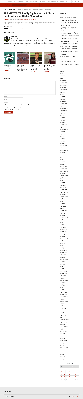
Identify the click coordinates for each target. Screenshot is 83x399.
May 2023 (63, 140)
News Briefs (63, 333)
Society (26, 19)
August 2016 (64, 282)
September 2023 (64, 133)
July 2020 (63, 199)
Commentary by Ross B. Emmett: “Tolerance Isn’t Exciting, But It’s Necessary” (68, 58)
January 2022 (64, 168)
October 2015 (64, 299)
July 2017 (63, 263)
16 (78, 374)
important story (25, 23)
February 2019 (64, 229)
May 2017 (63, 266)
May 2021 (63, 182)
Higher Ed (63, 328)
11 (64, 374)
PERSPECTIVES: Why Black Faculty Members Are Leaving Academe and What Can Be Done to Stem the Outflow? (70, 19)
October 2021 (64, 173)
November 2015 (64, 298)
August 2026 (64, 71)
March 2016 (63, 291)
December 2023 (64, 127)
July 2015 (63, 305)
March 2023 (63, 143)
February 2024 (64, 124)
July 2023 (63, 136)
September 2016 (64, 280)
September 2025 (64, 91)
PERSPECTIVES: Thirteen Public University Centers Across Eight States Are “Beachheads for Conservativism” (22, 69)
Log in (62, 354)
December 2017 (64, 254)
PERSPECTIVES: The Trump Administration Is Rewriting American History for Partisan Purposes (70, 43)
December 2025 (64, 85)
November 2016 (64, 277)
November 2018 (64, 234)
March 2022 (63, 164)
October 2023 (64, 131)
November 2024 (64, 108)
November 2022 (64, 150)
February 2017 (64, 271)
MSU (62, 329)
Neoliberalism (64, 331)
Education (63, 321)
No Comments (32, 19)
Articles (62, 312)
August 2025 (64, 92)
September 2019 (64, 217)
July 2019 (63, 220)
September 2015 (64, 301)
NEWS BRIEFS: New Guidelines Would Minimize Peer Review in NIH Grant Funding (69, 29)
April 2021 (63, 184)
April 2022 (63, 162)
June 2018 (63, 243)
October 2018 (64, 236)
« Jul (69, 384)
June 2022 (63, 159)
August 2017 (64, 261)
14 (72, 374)
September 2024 (64, 112)
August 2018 (64, 240)
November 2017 (64, 256)
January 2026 (64, 84)
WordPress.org (64, 359)
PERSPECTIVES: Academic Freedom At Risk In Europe (9, 67)
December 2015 (64, 296)
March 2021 (63, 185)
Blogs (47, 5)
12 (66, 374)
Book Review (64, 315)
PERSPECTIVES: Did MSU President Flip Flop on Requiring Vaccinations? (36, 67)
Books (62, 317)
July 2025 (63, 94)
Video (62, 345)
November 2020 (64, 192)
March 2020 (63, 206)
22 (75, 376)
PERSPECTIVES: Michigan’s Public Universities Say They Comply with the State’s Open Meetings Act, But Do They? (70, 63)
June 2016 (63, 285)
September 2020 (64, 196)
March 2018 (63, 248)
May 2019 (63, 224)
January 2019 (64, 231)
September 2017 (64, 259)
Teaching (63, 343)
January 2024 (64, 126)
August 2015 (64, 303)
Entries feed (63, 356)
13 (69, 374)
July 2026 (63, 73)
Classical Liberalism (65, 319)
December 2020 (64, 191)
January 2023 (64, 147)
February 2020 (64, 208)
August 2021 (64, 177)
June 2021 (63, 180)
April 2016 (63, 289)
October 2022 (64, 152)
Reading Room (55, 5)
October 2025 (64, 89)
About (42, 5)
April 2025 (63, 99)
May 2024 (63, 119)
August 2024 (64, 113)
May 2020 (63, 203)
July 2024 (63, 115)
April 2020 (63, 205)
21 (72, 376)
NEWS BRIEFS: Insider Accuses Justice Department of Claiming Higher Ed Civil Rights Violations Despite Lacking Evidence (70, 33)
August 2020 (64, 198)
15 (75, 374)
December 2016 (64, 275)
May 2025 (63, 98)
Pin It (23, 28)
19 (66, 376)
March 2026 (63, 80)
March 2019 (63, 227)
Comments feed (64, 358)
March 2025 (63, 101)
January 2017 (64, 273)
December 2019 (64, 212)
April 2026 (63, 78)
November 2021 (64, 171)
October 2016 (64, 278)
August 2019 (64, 219)
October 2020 (64, 194)
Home (36, 5)
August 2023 (64, 134)
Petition (63, 336)
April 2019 (63, 226)
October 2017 (64, 257)
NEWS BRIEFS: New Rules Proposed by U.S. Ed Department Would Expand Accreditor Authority (69, 24)
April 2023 (63, 141)
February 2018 (64, 250)
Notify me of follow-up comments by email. (14, 107)
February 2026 (64, 82)
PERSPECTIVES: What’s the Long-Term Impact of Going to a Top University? (49, 67)
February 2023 (64, 145)
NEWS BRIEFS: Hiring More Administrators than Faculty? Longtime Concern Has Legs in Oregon (54, 1)
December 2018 (64, 233)
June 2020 (63, 201)
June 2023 (63, 138)
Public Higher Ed (64, 340)
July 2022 (63, 157)
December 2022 (64, 148)
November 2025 (64, 87)
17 (61, 376)
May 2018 (63, 245)
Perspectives (12, 9)
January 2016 (64, 294)
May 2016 (63, 287)
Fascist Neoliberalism (65, 322)
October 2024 (64, 110)
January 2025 (64, 105)
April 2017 (63, 268)
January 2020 (64, 210)
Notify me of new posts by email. (12, 109)
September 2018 (64, 238)
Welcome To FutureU (65, 347)
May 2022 (63, 161)
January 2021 (64, 189)
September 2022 (64, 154)
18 (64, 376)
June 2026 (63, 75)
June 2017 (63, 264)
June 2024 (63, 117)
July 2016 (63, 284)
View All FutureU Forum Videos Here (69, 5)
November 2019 (64, 213)
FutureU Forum (64, 326)
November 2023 (64, 129)
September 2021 (64, 175)
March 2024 (63, 122)
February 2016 (64, 292)
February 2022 (64, 166)
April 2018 (63, 247)
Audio (62, 314)
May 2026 (63, 76)
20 (69, 376)
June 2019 (63, 222)
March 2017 (63, 270)
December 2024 (64, 106)
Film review (63, 324)
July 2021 (63, 178)
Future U (7, 5)
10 (61, 374)
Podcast (63, 338)
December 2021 (64, 170)
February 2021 (64, 187)
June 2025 (63, 96)
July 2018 (63, 241)
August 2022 (64, 155)
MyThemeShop (76, 396)
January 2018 (64, 252)
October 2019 (64, 215)
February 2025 (64, 103)
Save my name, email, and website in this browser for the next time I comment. (22, 104)
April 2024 (63, 120)
